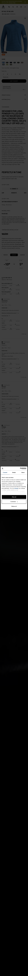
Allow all (14, 497)
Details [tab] (14, 472)
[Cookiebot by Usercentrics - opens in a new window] (20, 468)
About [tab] (23, 472)
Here (7, 491)
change (16, 488)
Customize (13, 501)
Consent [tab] (5, 472)
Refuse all (14, 506)
